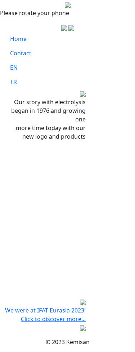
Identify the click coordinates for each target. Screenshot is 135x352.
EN (14, 67)
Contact (20, 53)
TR (13, 82)
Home (18, 39)
